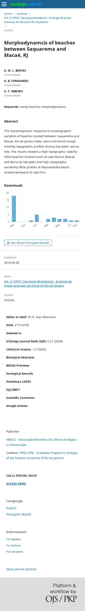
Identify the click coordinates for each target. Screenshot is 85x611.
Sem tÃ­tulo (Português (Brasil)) (29, 243)
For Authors (13, 545)
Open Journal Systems (21, 569)
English (11, 508)
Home (8, 14)
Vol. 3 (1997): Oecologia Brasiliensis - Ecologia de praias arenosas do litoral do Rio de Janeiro (37, 20)
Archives (22, 14)
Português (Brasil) (18, 514)
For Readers (13, 539)
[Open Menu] (4, 4)
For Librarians (14, 551)
